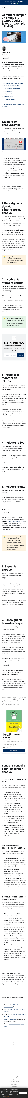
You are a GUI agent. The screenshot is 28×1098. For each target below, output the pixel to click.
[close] (26, 2)
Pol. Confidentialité (14, 1082)
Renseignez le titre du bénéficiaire (13, 83)
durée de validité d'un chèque (16, 521)
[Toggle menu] (25, 7)
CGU (14, 1079)
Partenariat (14, 1086)
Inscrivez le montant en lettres (12, 88)
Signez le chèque (8, 96)
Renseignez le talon (9, 99)
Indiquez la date (8, 94)
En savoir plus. (8, 1096)
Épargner (5, 58)
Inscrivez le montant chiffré (11, 86)
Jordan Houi (6, 52)
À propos (14, 1084)
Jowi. (4, 7)
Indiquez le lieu (8, 91)
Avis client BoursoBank (10, 1019)
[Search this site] (23, 7)
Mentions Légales (14, 1077)
